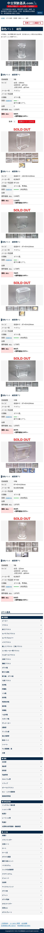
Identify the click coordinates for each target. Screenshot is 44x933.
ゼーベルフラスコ (8, 787)
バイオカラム (6, 865)
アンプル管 (5, 731)
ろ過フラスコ (6, 680)
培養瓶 (4, 710)
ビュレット (5, 878)
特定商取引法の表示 (23, 925)
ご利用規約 (4, 923)
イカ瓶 (4, 693)
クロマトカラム (7, 874)
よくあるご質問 (15, 923)
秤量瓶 (4, 689)
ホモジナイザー (7, 904)
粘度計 (4, 813)
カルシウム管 (6, 779)
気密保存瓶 (5, 702)
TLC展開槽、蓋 (7, 749)
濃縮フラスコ (6, 663)
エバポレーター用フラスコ (10, 650)
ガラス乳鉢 (5, 899)
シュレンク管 (6, 809)
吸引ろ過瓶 (5, 672)
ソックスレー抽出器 (8, 805)
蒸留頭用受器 (6, 796)
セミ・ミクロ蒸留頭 (8, 792)
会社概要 (24, 923)
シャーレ (5, 744)
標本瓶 (4, 706)
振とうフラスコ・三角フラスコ (12, 646)
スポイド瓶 (5, 719)
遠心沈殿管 (5, 736)
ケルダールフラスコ (8, 655)
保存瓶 (4, 697)
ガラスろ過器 (6, 857)
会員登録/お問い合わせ (8, 925)
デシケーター (6, 723)
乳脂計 (4, 822)
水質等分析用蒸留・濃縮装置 (11, 826)
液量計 (4, 835)
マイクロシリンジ (8, 886)
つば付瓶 (5, 714)
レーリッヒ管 (6, 818)
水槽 (3, 753)
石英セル (5, 908)
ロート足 (5, 852)
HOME (3, 18)
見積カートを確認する (33, 23)
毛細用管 (5, 775)
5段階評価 (9, 100)
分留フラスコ (6, 659)
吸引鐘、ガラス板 (8, 676)
